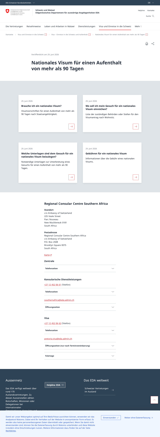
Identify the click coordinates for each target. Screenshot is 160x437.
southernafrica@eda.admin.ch (59, 300)
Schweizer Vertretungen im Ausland (96, 390)
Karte (47, 255)
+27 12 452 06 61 (52, 284)
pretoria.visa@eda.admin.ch (58, 338)
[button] (14, 26)
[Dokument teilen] (153, 44)
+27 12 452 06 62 (52, 323)
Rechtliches (11, 430)
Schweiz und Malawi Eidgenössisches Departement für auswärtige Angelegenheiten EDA (67, 11)
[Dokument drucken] (147, 43)
